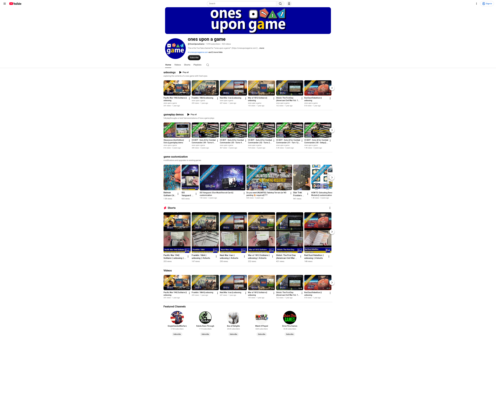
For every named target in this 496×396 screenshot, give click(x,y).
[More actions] (189, 98)
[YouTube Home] (15, 3)
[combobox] (242, 3)
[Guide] (4, 3)
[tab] (168, 65)
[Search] (280, 3)
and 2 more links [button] (215, 52)
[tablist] (248, 65)
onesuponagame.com (199, 52)
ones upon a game (170, 103)
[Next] (332, 88)
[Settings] (476, 3)
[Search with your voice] (289, 3)
